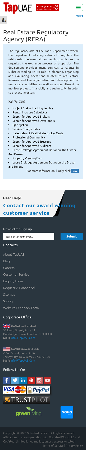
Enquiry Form (13, 281)
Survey (8, 301)
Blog (6, 261)
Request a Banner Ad (19, 287)
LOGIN (79, 16)
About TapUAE (13, 254)
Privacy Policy (74, 445)
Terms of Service (53, 445)
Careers (9, 267)
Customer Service (16, 274)
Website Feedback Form (21, 307)
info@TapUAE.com (22, 337)
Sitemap (9, 294)
